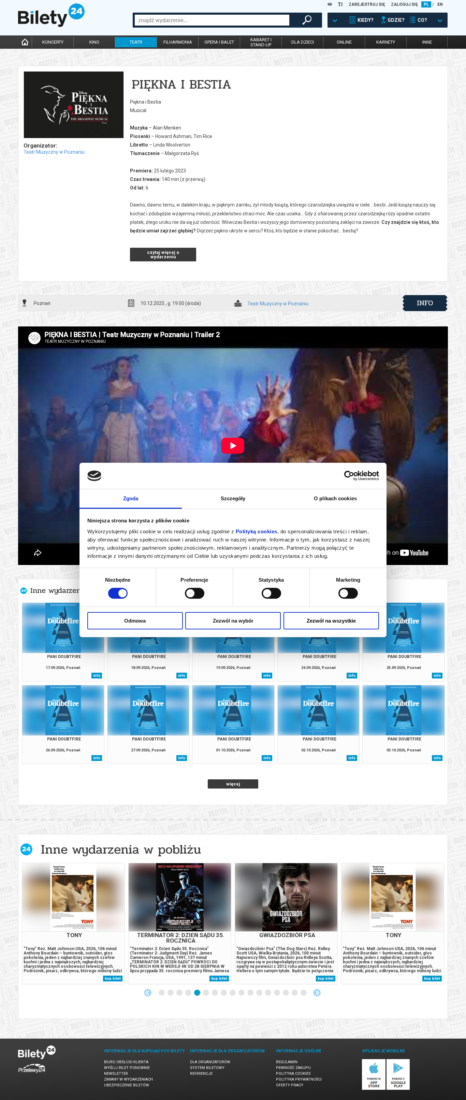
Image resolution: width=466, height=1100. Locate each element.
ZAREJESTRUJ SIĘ (367, 4)
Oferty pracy (289, 1085)
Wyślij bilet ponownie (127, 1068)
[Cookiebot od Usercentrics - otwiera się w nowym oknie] (349, 476)
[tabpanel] (73, 923)
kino (94, 42)
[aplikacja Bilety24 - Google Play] (398, 1088)
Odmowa (135, 621)
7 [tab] (215, 993)
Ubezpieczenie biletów (126, 1085)
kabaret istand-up (261, 42)
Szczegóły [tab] (233, 498)
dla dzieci (302, 42)
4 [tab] (188, 993)
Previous (147, 992)
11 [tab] (250, 993)
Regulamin (286, 1062)
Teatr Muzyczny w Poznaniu (54, 152)
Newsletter (116, 1073)
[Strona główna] (51, 25)
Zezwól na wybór (233, 621)
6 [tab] (206, 993)
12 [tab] (259, 993)
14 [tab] (277, 993)
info (425, 303)
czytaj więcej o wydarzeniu (163, 254)
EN (440, 4)
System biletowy (207, 1068)
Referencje (201, 1073)
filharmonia (177, 42)
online (344, 42)
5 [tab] (197, 993)
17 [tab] (304, 993)
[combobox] (212, 20)
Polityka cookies (293, 1073)
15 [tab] (286, 993)
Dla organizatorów (210, 1062)
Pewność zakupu (293, 1068)
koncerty (52, 42)
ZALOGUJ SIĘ (404, 4)
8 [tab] (224, 993)
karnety (385, 42)
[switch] (194, 593)
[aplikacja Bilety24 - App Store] (373, 1088)
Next (317, 992)
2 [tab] (171, 993)
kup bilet (113, 978)
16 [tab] (295, 993)
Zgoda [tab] (131, 498)
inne (427, 42)
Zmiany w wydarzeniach (128, 1079)
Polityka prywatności (299, 1079)
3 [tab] (179, 993)
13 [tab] (268, 993)
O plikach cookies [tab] (335, 498)
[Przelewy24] (31, 1074)
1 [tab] (162, 993)
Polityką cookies (256, 531)
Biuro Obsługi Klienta (126, 1062)
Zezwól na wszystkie (331, 621)
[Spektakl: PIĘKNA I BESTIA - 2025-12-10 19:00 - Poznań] (73, 105)
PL (426, 4)
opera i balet (219, 42)
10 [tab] (241, 993)
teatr (136, 42)
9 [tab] (233, 993)
